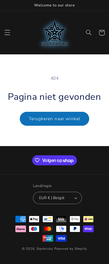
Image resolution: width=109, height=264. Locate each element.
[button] (7, 32)
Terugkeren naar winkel (54, 119)
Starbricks (45, 248)
